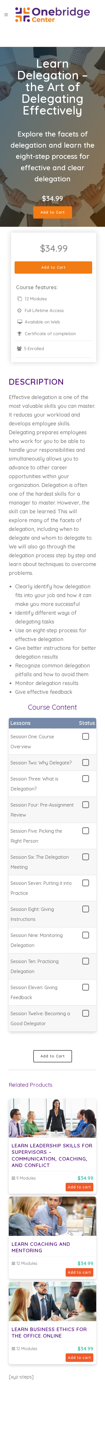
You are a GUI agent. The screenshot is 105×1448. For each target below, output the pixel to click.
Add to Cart (53, 212)
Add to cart (79, 1187)
